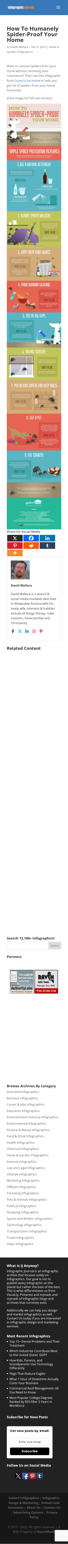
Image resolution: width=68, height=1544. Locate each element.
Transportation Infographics (27, 1231)
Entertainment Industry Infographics (33, 1117)
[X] (15, 538)
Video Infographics (20, 1244)
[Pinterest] (15, 545)
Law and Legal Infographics (26, 1168)
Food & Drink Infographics (25, 1136)
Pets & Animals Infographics (27, 1199)
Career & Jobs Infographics (26, 1104)
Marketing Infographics (23, 1180)
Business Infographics (22, 1098)
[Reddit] (31, 545)
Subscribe (30, 1451)
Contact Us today (19, 1318)
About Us (33, 1507)
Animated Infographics (23, 1092)
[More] (15, 553)
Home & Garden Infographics (28, 1155)
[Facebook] (31, 538)
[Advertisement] (34, 788)
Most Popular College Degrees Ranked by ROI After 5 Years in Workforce (31, 1402)
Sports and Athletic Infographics (30, 1219)
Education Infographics (23, 1111)
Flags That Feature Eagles (27, 1374)
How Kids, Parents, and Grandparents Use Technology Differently (31, 1364)
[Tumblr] (47, 545)
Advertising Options (28, 1512)
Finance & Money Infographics (28, 1130)
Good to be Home (27, 81)
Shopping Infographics (23, 1212)
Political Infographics (21, 1206)
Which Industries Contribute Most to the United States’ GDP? (33, 1353)
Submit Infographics (23, 1498)
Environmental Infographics (26, 1123)
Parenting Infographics (23, 1193)
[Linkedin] (47, 538)
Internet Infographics (22, 1162)
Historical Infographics (23, 1149)
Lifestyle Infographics (22, 1174)
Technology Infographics (24, 1225)
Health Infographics (21, 1142)
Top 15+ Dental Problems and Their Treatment (34, 1343)
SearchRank (46, 1532)
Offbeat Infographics (21, 1187)
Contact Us (52, 1507)
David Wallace (19, 47)
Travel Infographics (20, 1238)
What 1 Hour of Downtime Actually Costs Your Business (34, 1381)
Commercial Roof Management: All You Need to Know (34, 1390)
